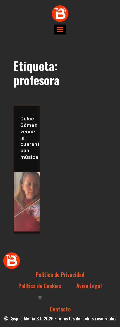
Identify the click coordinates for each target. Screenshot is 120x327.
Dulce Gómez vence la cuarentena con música (28, 137)
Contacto (60, 309)
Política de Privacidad (60, 275)
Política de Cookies (39, 286)
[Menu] (60, 29)
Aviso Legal (89, 286)
